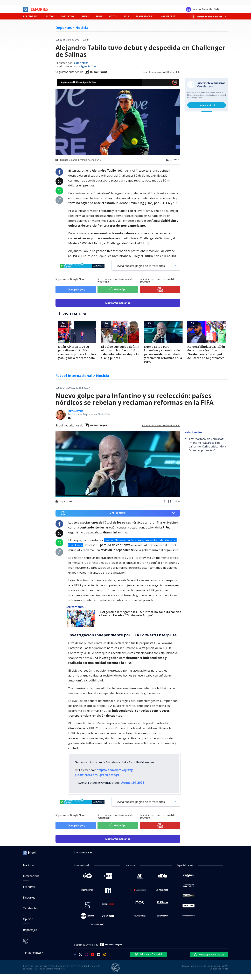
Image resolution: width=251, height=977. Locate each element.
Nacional (28, 865)
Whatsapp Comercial (151, 954)
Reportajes (30, 930)
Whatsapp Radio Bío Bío (211, 954)
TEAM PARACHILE (145, 16)
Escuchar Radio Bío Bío (209, 16)
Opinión (28, 919)
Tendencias (30, 908)
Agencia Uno (88, 66)
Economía (29, 887)
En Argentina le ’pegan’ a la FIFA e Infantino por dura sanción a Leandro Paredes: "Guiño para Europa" (140, 613)
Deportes (29, 897)
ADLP (126, 16)
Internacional (31, 876)
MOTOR (113, 16)
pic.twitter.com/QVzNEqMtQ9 (97, 775)
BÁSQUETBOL (68, 16)
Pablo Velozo (80, 63)
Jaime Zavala (75, 410)
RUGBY (85, 16)
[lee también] (82, 618)
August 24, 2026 (132, 783)
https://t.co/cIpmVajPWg (114, 770)
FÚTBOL (50, 16)
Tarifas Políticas (32, 952)
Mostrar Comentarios (117, 302)
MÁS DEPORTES (168, 16)
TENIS (99, 16)
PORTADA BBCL (31, 16)
